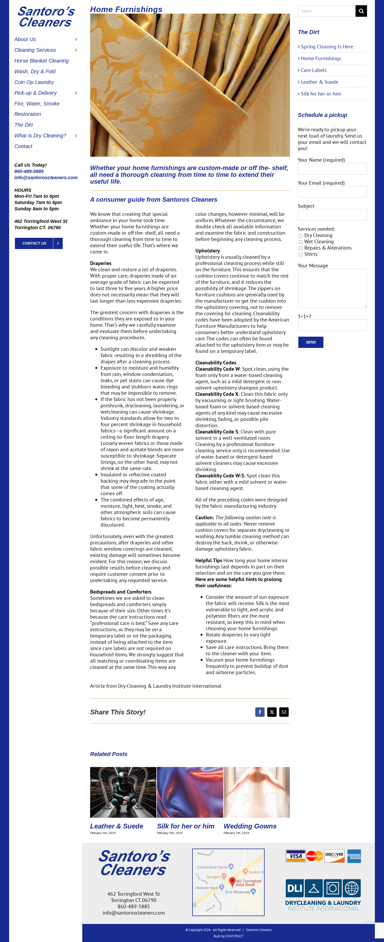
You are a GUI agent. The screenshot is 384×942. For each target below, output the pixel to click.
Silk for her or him (119, 826)
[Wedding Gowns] (190, 770)
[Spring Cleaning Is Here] (257, 770)
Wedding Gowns (183, 826)
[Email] (284, 712)
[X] (272, 712)
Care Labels (314, 70)
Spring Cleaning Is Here (253, 829)
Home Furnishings (321, 58)
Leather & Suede (319, 81)
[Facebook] (260, 712)
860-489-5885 (29, 171)
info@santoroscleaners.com (46, 177)
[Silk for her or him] (123, 770)
